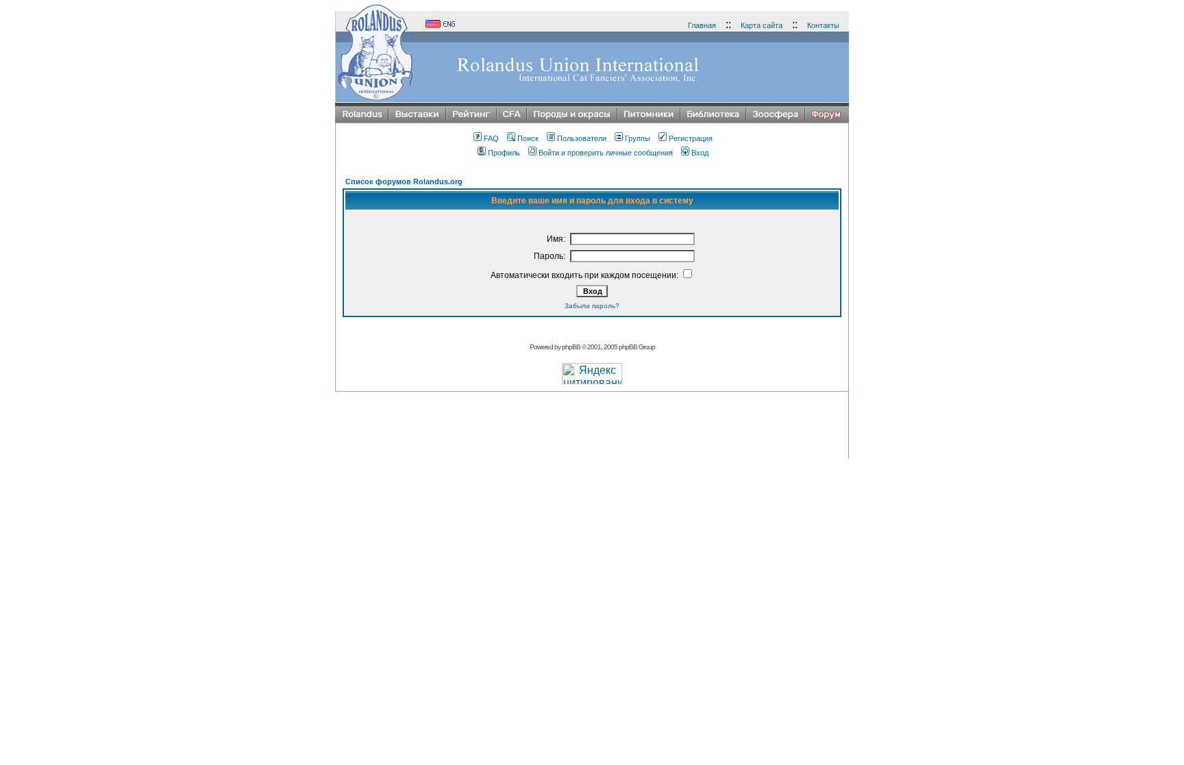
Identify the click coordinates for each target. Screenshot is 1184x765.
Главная (702, 25)
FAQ (491, 138)
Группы (637, 138)
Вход (699, 153)
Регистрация (691, 138)
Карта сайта (761, 25)
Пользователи (581, 138)
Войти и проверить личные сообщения (606, 153)
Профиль (504, 153)
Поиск (528, 138)
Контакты (823, 25)
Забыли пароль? (592, 306)
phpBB (571, 347)
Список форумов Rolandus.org (404, 181)
